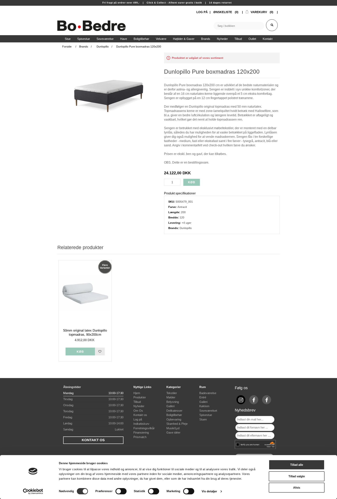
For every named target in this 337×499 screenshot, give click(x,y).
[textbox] (239, 26)
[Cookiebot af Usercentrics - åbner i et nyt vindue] (33, 491)
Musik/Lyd (172, 428)
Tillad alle (296, 464)
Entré (202, 397)
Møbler (170, 397)
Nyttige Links (142, 387)
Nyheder (138, 406)
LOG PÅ (202, 12)
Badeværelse (207, 393)
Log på (137, 419)
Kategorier (173, 387)
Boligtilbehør (174, 415)
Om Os (138, 410)
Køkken (204, 406)
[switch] (121, 491)
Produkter (139, 397)
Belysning (172, 401)
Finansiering (141, 432)
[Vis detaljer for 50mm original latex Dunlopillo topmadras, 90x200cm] (85, 292)
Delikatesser (174, 410)
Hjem (136, 393)
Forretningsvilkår (144, 428)
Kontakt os (140, 415)
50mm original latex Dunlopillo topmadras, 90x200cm (85, 332)
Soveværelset (208, 410)
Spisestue (205, 415)
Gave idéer (173, 432)
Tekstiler (171, 393)
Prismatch (139, 437)
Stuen (203, 419)
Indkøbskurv (141, 423)
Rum (202, 387)
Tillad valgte (296, 476)
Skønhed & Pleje (177, 423)
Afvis (296, 487)
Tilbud (137, 401)
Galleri (170, 406)
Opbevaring (173, 419)
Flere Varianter (105, 266)
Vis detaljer (209, 491)
